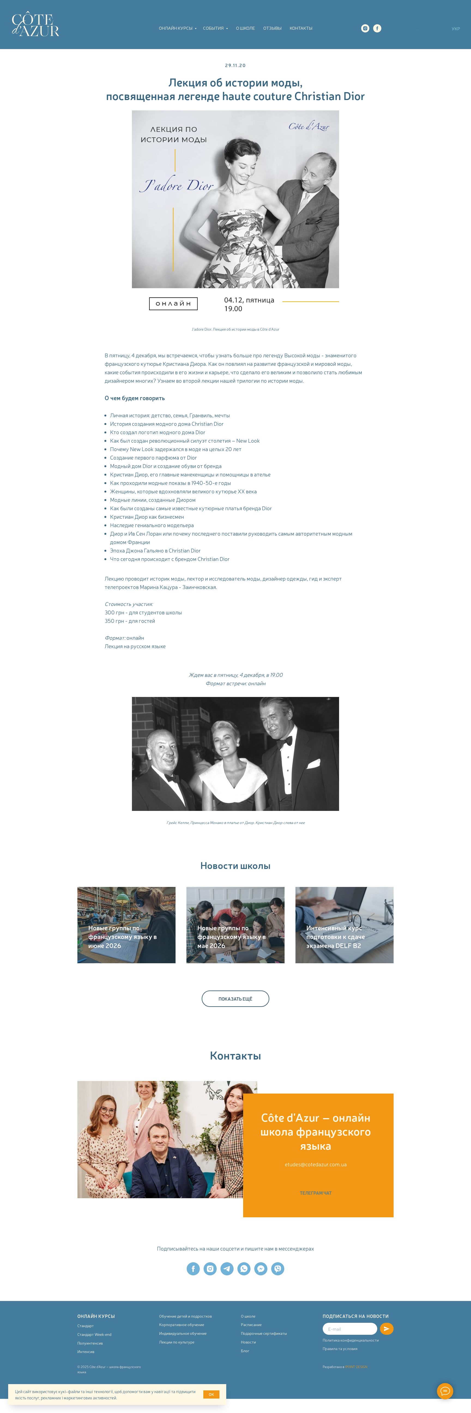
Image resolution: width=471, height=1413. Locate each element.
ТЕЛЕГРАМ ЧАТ (413, 28)
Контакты (301, 28)
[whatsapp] (243, 1268)
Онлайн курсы (176, 28)
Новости (248, 1341)
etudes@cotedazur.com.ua (316, 1164)
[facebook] (377, 28)
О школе (245, 28)
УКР (456, 28)
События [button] (214, 28)
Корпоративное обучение (181, 1324)
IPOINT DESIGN (356, 1366)
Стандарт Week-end (94, 1334)
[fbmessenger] (260, 1268)
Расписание (251, 1324)
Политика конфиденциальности (351, 1339)
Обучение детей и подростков (185, 1316)
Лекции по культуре (176, 1341)
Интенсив (85, 1351)
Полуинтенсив (90, 1342)
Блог (245, 1350)
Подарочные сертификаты (264, 1333)
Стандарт (85, 1325)
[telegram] (227, 1268)
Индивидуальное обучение (183, 1333)
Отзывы (272, 28)
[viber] (277, 1268)
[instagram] (365, 28)
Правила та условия (340, 1348)
